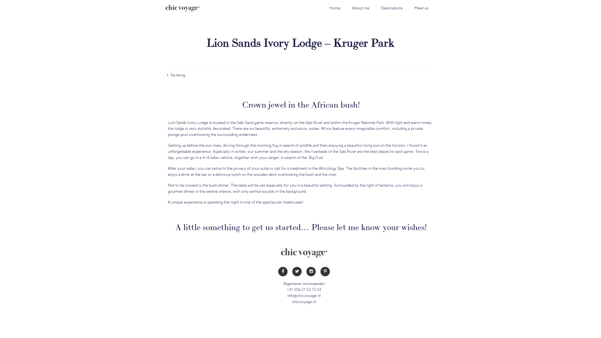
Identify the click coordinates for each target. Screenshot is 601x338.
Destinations (392, 8)
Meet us (421, 8)
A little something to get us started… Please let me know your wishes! (301, 226)
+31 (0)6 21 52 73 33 (304, 289)
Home (335, 8)
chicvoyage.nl (304, 302)
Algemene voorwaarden (304, 284)
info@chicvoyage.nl (304, 296)
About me (360, 8)
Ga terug (177, 75)
